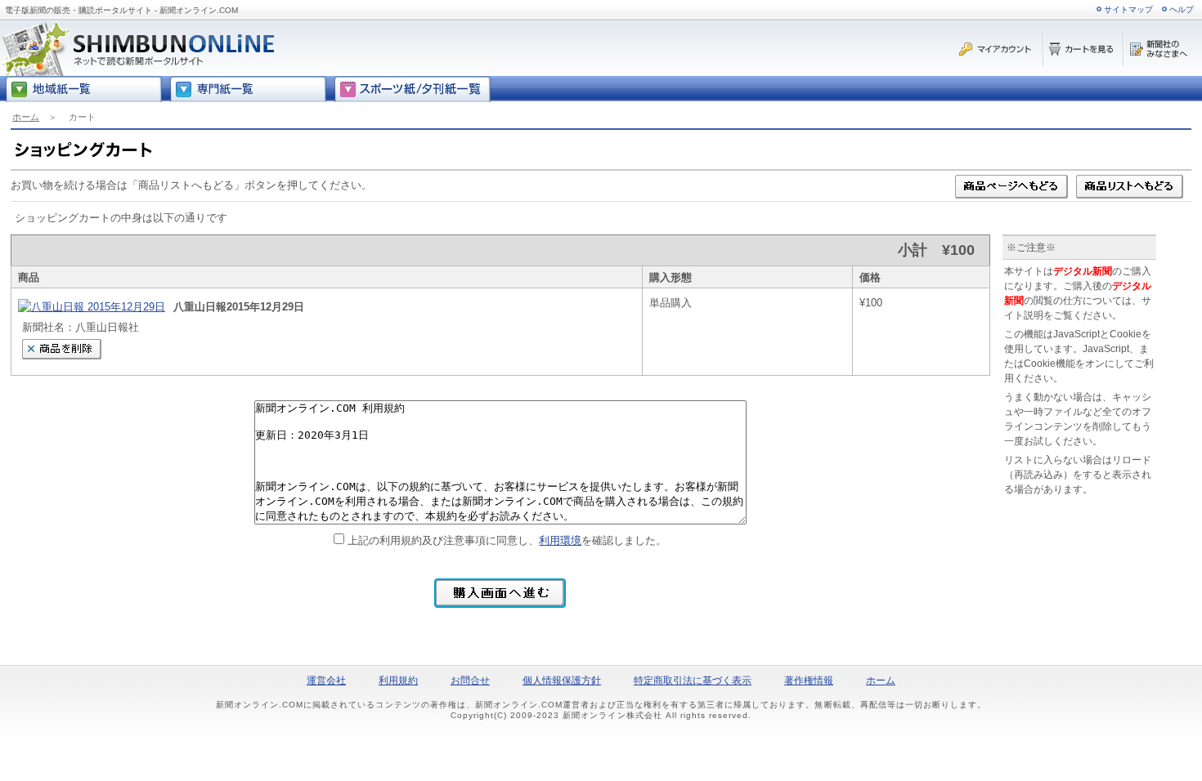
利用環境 (560, 540)
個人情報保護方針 (562, 680)
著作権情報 (808, 680)
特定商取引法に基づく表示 (692, 680)
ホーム (25, 117)
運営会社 (326, 680)
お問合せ (470, 680)
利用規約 (398, 680)
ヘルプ (1181, 9)
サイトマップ (1128, 9)
